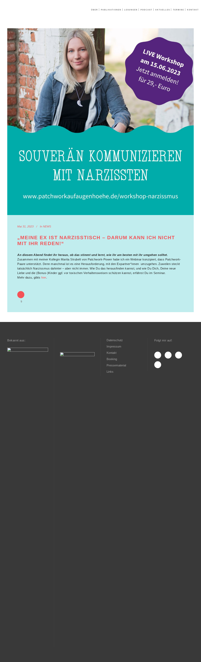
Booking (112, 359)
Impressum (114, 346)
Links (110, 371)
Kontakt (111, 352)
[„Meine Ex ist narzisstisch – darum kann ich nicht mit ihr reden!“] (100, 121)
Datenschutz (115, 340)
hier (43, 277)
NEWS (47, 226)
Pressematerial (116, 365)
